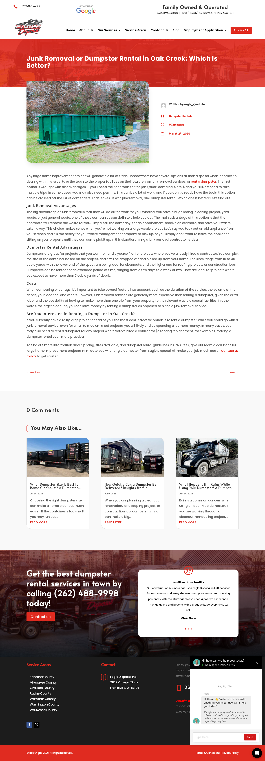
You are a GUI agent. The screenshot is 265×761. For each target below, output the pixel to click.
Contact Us (160, 30)
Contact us (40, 616)
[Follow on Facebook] (29, 725)
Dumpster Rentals (180, 116)
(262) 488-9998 (86, 593)
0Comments (176, 124)
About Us (86, 30)
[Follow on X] (36, 725)
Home (70, 30)
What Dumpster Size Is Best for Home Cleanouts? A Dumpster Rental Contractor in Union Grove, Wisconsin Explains (57, 489)
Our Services (107, 30)
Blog (176, 30)
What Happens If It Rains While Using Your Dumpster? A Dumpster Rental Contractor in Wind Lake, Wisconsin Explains (206, 489)
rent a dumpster (203, 181)
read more (38, 522)
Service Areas (136, 30)
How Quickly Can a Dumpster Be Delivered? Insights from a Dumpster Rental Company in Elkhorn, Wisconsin (130, 489)
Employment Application (203, 30)
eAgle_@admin (194, 104)
